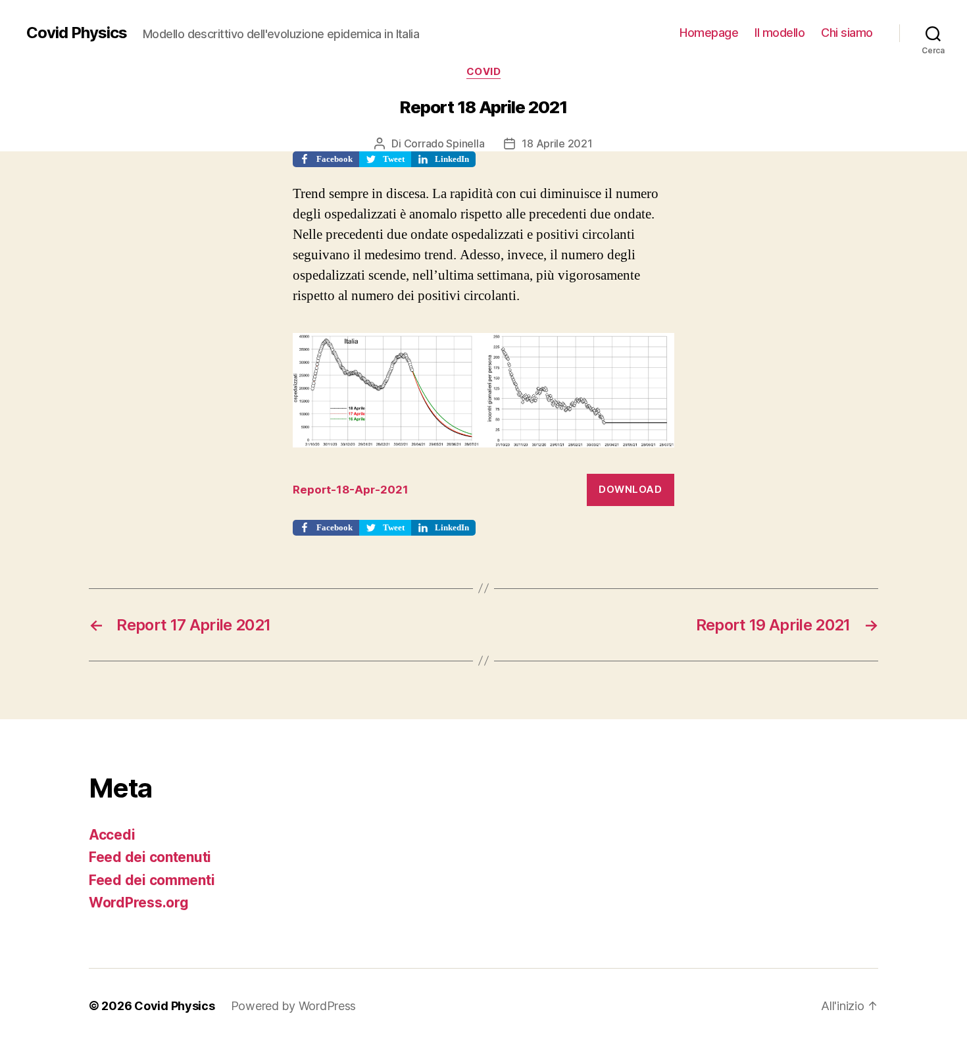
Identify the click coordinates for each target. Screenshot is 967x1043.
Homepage (709, 32)
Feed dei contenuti (150, 857)
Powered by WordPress (294, 1006)
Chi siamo (847, 32)
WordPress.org (139, 902)
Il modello (780, 32)
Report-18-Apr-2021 (351, 489)
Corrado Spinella (444, 143)
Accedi (112, 835)
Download (630, 489)
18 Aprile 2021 (557, 143)
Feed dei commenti (151, 880)
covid (483, 72)
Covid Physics (76, 33)
